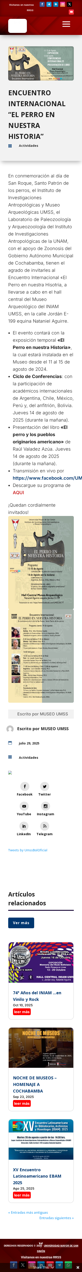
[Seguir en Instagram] (62, 4)
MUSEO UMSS (54, 714)
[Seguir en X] (69, 4)
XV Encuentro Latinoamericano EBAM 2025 (37, 1176)
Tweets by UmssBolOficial (27, 850)
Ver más (21, 922)
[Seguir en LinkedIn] (55, 4)
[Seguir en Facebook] (42, 4)
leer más (22, 1011)
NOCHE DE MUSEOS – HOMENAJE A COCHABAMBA (35, 1084)
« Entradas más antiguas (28, 1212)
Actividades (28, 145)
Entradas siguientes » (56, 1218)
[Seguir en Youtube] (71, 12)
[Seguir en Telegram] (48, 4)
